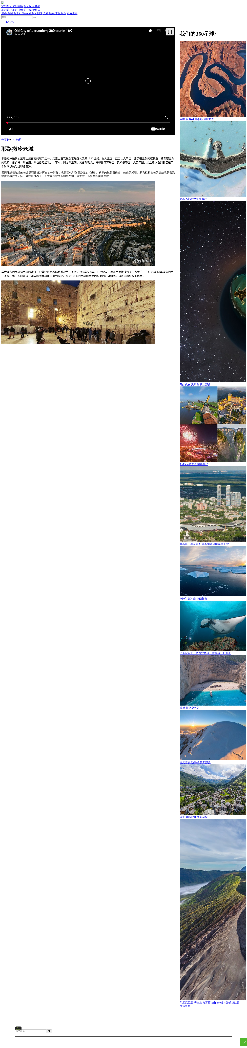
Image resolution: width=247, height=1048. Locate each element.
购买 (19, 139)
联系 (52, 13)
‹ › (14, 139)
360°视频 (17, 6)
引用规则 (72, 13)
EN (8, 21)
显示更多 (185, 1006)
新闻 (10, 13)
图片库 (28, 6)
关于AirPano (20, 13)
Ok (49, 1031)
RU (12, 21)
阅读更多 (88, 323)
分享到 (5, 139)
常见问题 (60, 13)
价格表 (36, 6)
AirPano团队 (35, 13)
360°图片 (6, 6)
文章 (46, 13)
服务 (4, 13)
